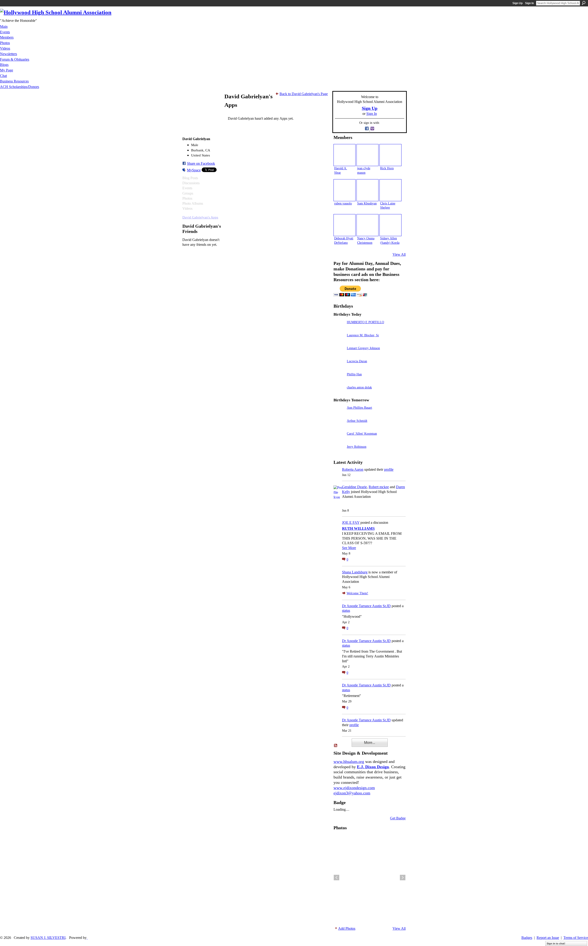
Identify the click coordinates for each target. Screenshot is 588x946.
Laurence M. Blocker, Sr (363, 335)
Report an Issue (548, 938)
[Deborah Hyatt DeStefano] (345, 225)
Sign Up (517, 3)
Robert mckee (379, 487)
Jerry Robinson (356, 446)
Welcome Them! (357, 593)
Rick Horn (387, 168)
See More (349, 548)
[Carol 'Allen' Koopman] (339, 440)
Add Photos (346, 928)
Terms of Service (575, 938)
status (346, 610)
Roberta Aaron (352, 469)
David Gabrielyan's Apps (200, 217)
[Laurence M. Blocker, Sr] (339, 342)
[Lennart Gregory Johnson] (339, 355)
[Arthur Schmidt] (339, 427)
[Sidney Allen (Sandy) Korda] (390, 225)
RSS (336, 746)
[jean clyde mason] (367, 155)
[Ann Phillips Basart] (339, 414)
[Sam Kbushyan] (367, 190)
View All (399, 254)
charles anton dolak (359, 387)
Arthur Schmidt (357, 420)
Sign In (529, 3)
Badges (526, 938)
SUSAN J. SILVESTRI (48, 938)
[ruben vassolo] (345, 190)
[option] (370, 877)
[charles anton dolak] (339, 394)
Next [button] (402, 877)
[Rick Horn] (390, 155)
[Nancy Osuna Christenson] (367, 225)
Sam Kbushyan (367, 203)
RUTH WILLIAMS (358, 528)
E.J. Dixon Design (373, 767)
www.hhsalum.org (349, 761)
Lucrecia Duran (357, 361)
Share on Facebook (201, 163)
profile (388, 469)
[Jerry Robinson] (339, 453)
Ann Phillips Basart (359, 407)
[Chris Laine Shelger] (390, 190)
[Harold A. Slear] (345, 155)
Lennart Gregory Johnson (363, 348)
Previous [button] (336, 877)
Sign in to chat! (556, 943)
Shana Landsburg (355, 572)
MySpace (194, 170)
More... (369, 743)
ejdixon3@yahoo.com (352, 793)
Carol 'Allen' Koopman (362, 433)
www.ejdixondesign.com (354, 787)
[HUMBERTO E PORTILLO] (339, 329)
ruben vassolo (343, 203)
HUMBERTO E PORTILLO (365, 322)
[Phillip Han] (339, 381)
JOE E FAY (350, 522)
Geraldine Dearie (354, 487)
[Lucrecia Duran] (339, 368)
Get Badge (398, 818)
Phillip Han (354, 374)
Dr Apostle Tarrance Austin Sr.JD (366, 606)
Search (583, 3)
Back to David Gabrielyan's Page (304, 94)
